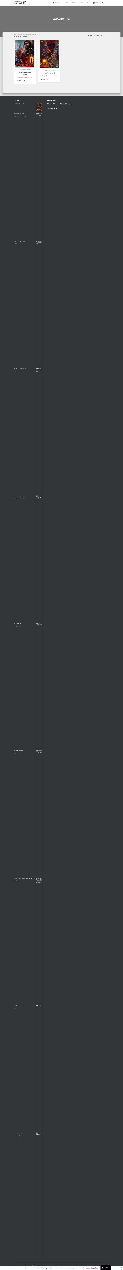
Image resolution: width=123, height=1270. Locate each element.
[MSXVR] (20, 3)
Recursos (57, 3)
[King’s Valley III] (49, 54)
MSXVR (21, 69)
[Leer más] (32, 81)
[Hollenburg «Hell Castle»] (24, 53)
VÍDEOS (97, 3)
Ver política (94, 1268)
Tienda (74, 3)
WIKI (82, 3)
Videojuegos (27, 69)
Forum (89, 3)
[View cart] (107, 3)
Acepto (88, 1268)
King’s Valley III (49, 73)
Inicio (66, 3)
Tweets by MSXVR (52, 108)
